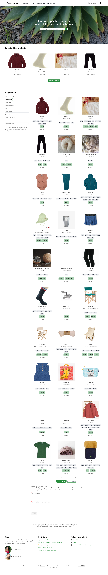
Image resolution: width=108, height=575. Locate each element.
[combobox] (17, 105)
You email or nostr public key (41, 502)
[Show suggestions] (28, 105)
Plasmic (42, 566)
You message (36, 493)
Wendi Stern (65, 525)
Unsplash (74, 525)
